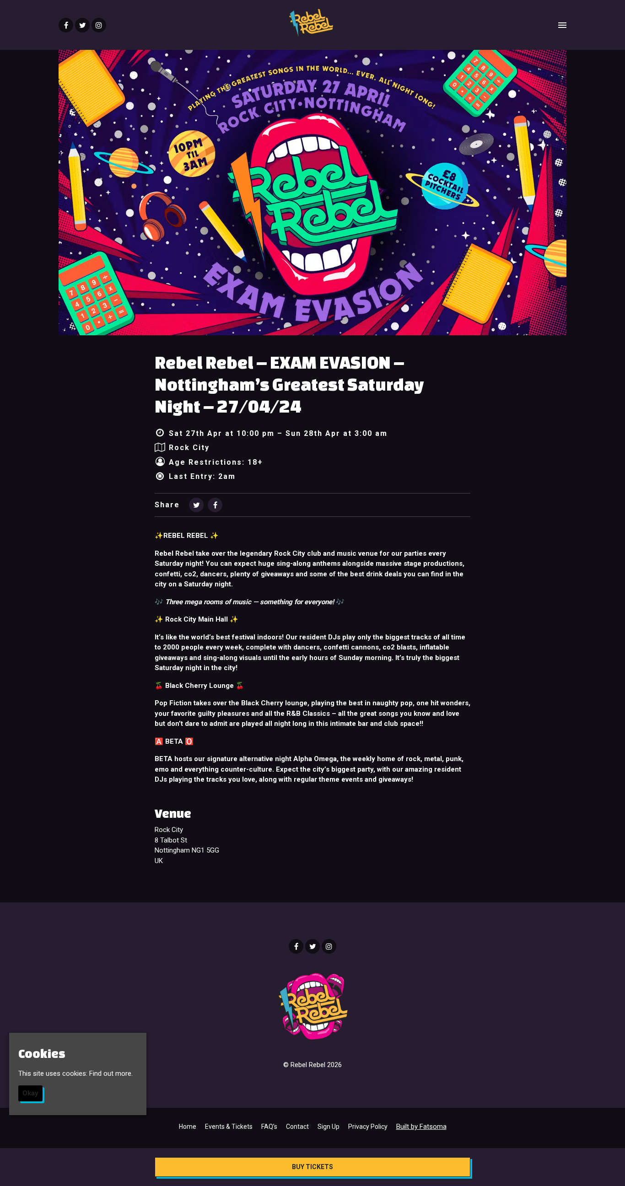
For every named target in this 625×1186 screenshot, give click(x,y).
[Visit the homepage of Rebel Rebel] (310, 25)
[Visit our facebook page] (66, 25)
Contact (297, 1126)
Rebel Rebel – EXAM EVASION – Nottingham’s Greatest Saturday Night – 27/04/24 (289, 384)
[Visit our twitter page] (82, 25)
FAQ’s (269, 1126)
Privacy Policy (368, 1126)
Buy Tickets (312, 1166)
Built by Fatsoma (421, 1126)
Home (187, 1126)
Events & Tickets (229, 1126)
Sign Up (328, 1126)
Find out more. (111, 1073)
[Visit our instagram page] (99, 25)
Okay (30, 1093)
